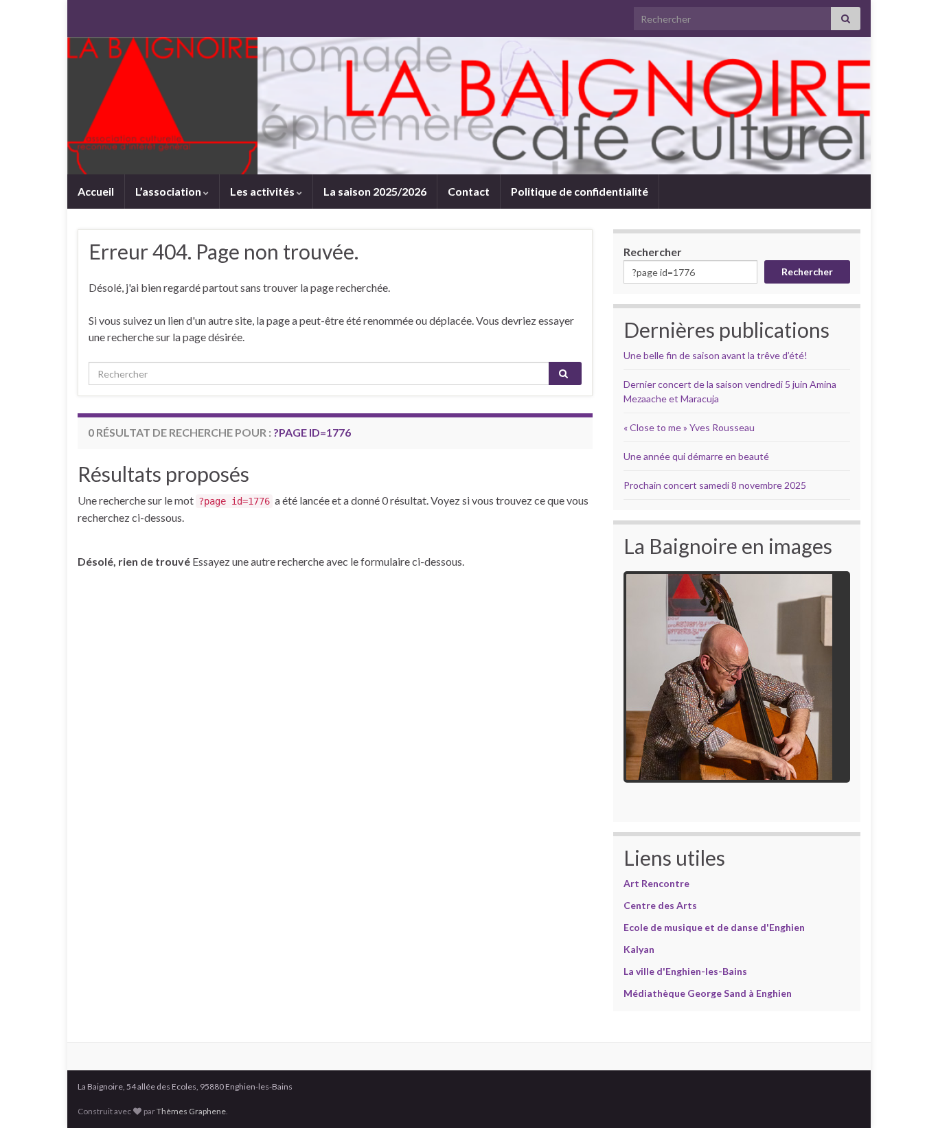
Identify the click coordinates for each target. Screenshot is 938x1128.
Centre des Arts (660, 905)
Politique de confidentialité (579, 191)
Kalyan (639, 949)
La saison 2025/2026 (374, 191)
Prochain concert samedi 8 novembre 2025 (715, 485)
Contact (469, 191)
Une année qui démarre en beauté (696, 456)
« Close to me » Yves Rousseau (689, 427)
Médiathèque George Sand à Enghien (708, 993)
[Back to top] (907, 1097)
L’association (169, 191)
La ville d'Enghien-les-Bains (685, 971)
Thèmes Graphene (191, 1111)
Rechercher (653, 251)
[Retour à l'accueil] (469, 105)
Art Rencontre (656, 883)
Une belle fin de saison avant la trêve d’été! (716, 355)
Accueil (96, 191)
